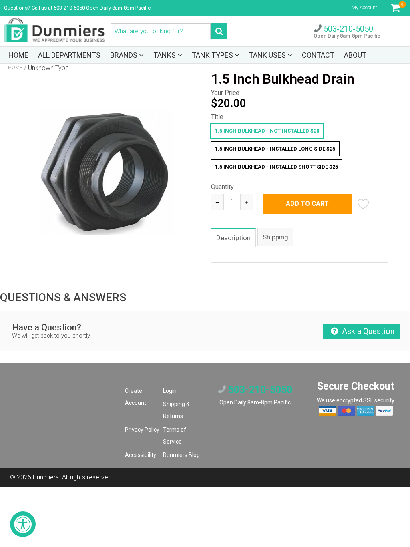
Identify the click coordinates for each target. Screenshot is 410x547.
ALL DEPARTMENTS (69, 55)
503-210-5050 (347, 29)
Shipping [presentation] (275, 237)
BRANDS (124, 55)
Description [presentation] (233, 238)
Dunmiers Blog (181, 455)
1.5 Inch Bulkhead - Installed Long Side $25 (275, 149)
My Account (364, 7)
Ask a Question (367, 331)
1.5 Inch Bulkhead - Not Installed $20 (267, 131)
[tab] (234, 237)
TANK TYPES (213, 55)
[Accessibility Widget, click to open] (23, 524)
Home (15, 67)
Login (170, 391)
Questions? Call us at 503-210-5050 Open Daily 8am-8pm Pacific (77, 8)
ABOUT (355, 55)
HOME (18, 55)
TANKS (165, 55)
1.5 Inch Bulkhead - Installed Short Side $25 (276, 167)
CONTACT (318, 55)
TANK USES (268, 55)
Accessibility (140, 455)
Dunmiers (46, 477)
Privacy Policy (142, 429)
